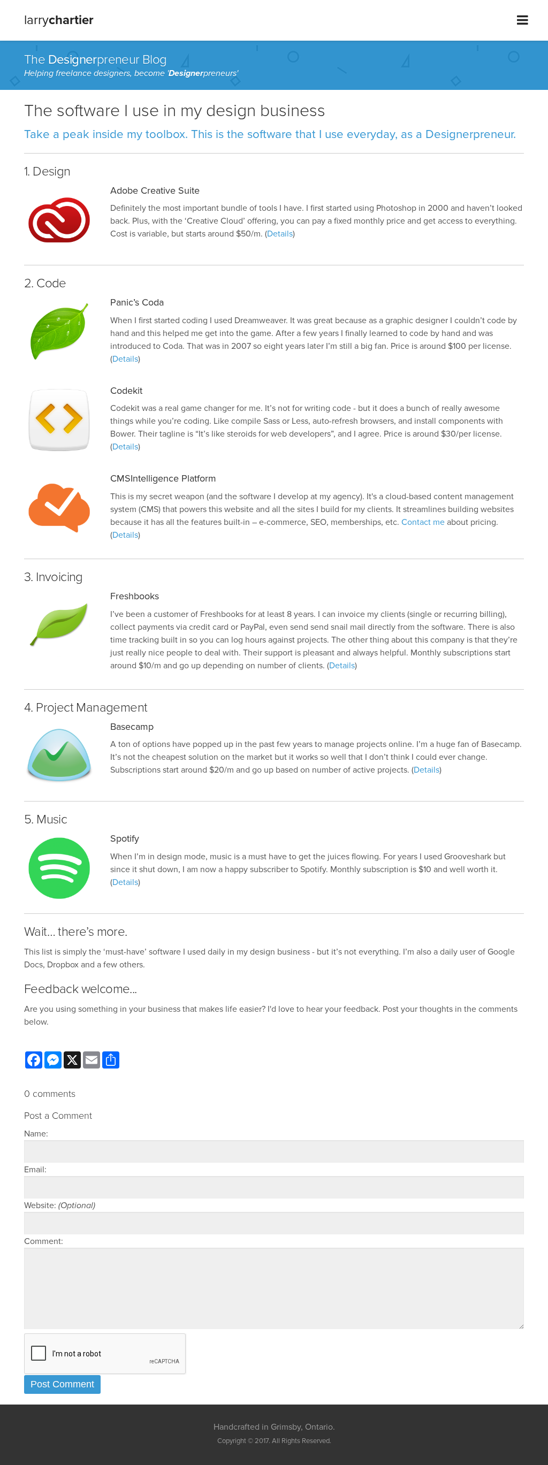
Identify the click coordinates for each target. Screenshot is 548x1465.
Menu (522, 20)
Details (280, 233)
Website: (59, 1205)
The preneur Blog (95, 59)
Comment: (43, 1241)
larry (59, 20)
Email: (35, 1169)
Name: (36, 1133)
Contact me (423, 522)
